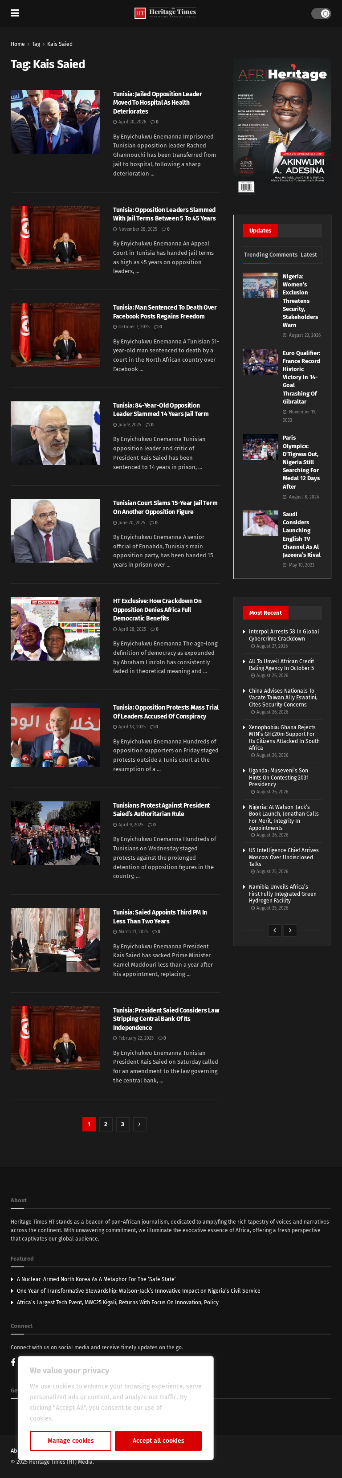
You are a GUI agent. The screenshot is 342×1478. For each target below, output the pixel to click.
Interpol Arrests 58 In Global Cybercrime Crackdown (284, 635)
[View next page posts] (290, 930)
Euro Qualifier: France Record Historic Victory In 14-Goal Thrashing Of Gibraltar (301, 377)
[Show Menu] (15, 13)
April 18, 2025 (131, 727)
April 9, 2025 (130, 825)
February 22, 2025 (135, 1038)
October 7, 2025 (133, 327)
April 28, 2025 (131, 629)
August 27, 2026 (271, 646)
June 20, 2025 (131, 523)
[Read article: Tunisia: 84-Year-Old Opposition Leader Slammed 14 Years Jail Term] (55, 433)
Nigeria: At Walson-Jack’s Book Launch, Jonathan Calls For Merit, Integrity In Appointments (284, 817)
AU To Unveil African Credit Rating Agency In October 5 (281, 665)
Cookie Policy (74, 1418)
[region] (116, 1408)
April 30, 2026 (131, 122)
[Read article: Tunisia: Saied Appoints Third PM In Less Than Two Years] (55, 940)
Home (18, 44)
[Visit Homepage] (165, 14)
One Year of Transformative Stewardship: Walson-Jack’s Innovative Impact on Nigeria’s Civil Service (139, 1291)
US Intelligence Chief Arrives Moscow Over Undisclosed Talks (284, 857)
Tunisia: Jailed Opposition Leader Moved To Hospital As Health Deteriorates (157, 102)
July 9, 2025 (129, 425)
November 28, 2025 (137, 229)
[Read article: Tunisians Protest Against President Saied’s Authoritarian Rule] (55, 833)
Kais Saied (60, 44)
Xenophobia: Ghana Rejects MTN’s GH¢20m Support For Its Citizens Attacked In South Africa (284, 737)
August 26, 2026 (271, 675)
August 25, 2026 (271, 871)
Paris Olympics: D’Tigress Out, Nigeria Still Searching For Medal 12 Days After (301, 462)
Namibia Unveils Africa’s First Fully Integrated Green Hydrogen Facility (283, 894)
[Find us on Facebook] (13, 1363)
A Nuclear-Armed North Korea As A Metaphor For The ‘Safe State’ (96, 1279)
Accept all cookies (158, 1441)
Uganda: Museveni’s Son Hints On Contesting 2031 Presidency (279, 778)
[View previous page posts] (274, 930)
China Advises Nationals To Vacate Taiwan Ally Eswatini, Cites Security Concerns (283, 698)
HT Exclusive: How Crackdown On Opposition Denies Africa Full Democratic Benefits (157, 609)
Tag (36, 44)
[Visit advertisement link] (282, 127)
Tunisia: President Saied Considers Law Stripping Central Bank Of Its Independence (166, 1019)
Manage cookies (71, 1441)
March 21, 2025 (132, 932)
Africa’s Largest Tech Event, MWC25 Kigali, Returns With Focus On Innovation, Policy (118, 1302)
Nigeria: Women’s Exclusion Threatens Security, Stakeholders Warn (300, 300)
